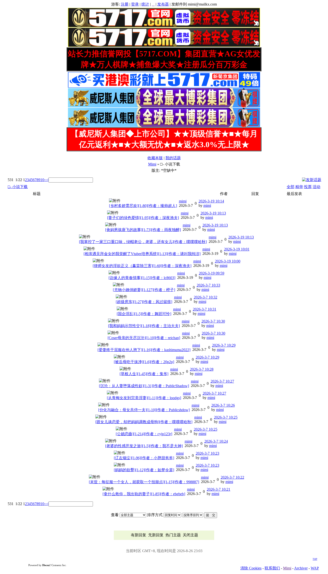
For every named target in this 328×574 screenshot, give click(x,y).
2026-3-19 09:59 (211, 273)
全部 (290, 187)
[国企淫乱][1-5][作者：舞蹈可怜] (144, 314)
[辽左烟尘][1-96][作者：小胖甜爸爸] (144, 458)
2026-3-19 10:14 (211, 201)
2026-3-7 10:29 (224, 345)
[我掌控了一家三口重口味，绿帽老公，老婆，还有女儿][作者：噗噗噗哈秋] (143, 242)
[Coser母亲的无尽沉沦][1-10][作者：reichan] (144, 338)
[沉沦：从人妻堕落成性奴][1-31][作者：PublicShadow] (144, 386)
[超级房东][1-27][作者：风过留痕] (144, 302)
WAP (315, 568)
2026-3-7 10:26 (223, 405)
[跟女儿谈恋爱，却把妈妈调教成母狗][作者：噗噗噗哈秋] (143, 422)
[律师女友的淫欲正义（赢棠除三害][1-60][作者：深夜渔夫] (142, 266)
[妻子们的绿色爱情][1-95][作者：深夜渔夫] (143, 218)
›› (45, 180)
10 (42, 180)
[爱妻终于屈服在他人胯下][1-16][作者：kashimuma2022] (143, 350)
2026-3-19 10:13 (213, 213)
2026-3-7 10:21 (218, 489)
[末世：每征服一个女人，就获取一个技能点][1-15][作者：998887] (144, 482)
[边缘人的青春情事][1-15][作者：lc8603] (142, 278)
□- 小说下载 (18, 187)
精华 (299, 187)
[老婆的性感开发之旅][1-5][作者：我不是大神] (144, 446)
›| (48, 180)
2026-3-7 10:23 (207, 453)
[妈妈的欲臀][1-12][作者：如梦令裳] (144, 470)
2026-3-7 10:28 (201, 369)
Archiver (301, 568)
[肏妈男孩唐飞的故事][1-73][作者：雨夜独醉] (143, 230)
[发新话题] (311, 180)
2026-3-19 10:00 (227, 261)
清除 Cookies (250, 568)
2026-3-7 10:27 (222, 381)
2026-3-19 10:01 (236, 249)
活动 (316, 187)
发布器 (163, 4)
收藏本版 (155, 158)
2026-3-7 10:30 (213, 321)
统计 (145, 4)
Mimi (152, 164)
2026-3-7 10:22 (232, 477)
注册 (124, 4)
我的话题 (173, 158)
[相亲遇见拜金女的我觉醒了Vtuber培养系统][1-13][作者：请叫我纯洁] (142, 254)
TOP (315, 559)
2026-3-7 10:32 (205, 297)
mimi (183, 201)
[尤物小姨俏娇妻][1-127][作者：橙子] (144, 290)
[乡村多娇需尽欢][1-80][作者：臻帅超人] (143, 206)
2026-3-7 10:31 (204, 309)
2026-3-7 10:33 (208, 285)
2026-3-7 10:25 (225, 417)
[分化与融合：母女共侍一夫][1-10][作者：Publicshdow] (144, 410)
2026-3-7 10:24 (216, 441)
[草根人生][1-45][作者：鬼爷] (144, 374)
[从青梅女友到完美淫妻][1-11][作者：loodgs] (144, 398)
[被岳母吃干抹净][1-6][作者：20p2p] (144, 362)
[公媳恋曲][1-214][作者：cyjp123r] (144, 434)
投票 (308, 187)
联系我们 (272, 568)
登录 (135, 4)
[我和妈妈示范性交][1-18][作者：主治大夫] (144, 326)
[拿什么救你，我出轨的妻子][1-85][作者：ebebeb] (144, 494)
